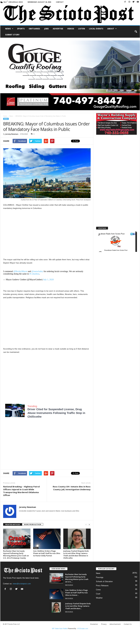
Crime (98, 590)
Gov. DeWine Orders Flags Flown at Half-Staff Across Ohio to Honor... (76, 592)
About (110, 28)
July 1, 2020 (48, 279)
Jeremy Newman (11, 134)
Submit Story (12, 34)
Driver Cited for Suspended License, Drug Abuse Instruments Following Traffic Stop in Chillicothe (56, 413)
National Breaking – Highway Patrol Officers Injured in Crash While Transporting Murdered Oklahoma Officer (21, 490)
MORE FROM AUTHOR (32, 524)
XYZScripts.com (82, 628)
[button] (136, 32)
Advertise (58, 28)
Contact (60, 2)
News (8, 28)
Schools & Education (104, 581)
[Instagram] (129, 2)
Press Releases (102, 586)
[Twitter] (133, 2)
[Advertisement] (47, 232)
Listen (81, 28)
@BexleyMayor (20, 271)
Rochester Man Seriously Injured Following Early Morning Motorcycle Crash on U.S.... (76, 578)
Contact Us (128, 624)
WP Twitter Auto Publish (60, 628)
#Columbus (34, 274)
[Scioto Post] (70, 14)
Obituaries (34, 28)
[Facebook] (125, 2)
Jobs (46, 28)
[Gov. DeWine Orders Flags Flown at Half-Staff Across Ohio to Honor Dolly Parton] (47, 539)
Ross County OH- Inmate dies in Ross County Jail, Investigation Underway (72, 488)
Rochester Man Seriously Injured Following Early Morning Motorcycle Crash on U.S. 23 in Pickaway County (16, 554)
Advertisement (115, 624)
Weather (99, 598)
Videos (70, 28)
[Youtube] (137, 2)
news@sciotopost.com (22, 584)
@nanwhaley (37, 271)
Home (5, 116)
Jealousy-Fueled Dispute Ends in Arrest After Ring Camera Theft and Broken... (78, 606)
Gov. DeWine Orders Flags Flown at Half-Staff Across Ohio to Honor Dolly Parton (46, 553)
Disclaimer (94, 624)
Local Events (96, 28)
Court (98, 594)
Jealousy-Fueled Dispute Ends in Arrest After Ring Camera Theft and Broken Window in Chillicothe (76, 554)
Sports (21, 28)
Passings (99, 577)
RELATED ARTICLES (12, 524)
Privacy (104, 624)
